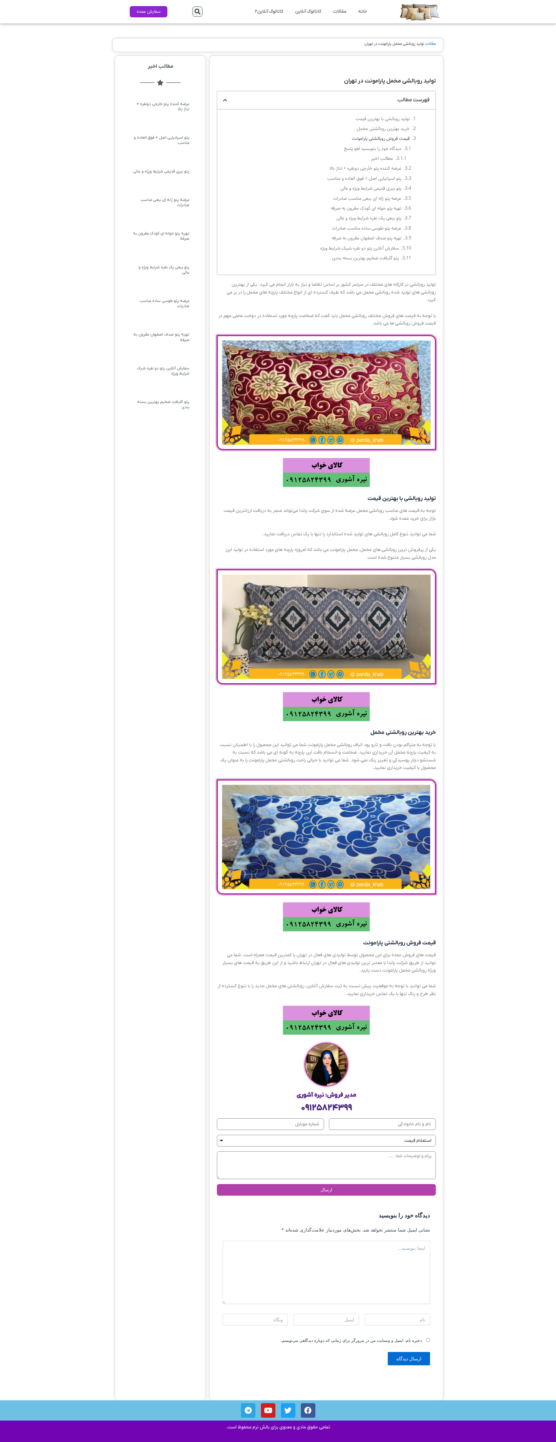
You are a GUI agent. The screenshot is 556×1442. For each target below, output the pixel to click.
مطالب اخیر (382, 158)
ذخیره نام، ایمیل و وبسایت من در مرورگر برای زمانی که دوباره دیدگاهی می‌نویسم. (351, 1340)
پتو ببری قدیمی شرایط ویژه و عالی (370, 188)
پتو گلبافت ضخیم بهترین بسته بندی (365, 258)
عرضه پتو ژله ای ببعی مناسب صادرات (367, 198)
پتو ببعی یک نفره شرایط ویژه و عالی (368, 218)
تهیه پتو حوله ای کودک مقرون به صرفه (366, 208)
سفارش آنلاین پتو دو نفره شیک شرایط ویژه (359, 248)
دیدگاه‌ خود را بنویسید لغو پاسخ (372, 148)
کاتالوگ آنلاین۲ (269, 11)
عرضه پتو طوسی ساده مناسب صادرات (366, 228)
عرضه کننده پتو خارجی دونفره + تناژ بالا (365, 168)
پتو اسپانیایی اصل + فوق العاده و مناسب (364, 178)
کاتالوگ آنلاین (308, 11)
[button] (197, 11)
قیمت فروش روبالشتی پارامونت (381, 138)
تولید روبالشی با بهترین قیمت (383, 118)
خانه (362, 11)
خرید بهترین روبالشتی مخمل (383, 128)
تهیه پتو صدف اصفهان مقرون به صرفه (366, 238)
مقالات (340, 11)
